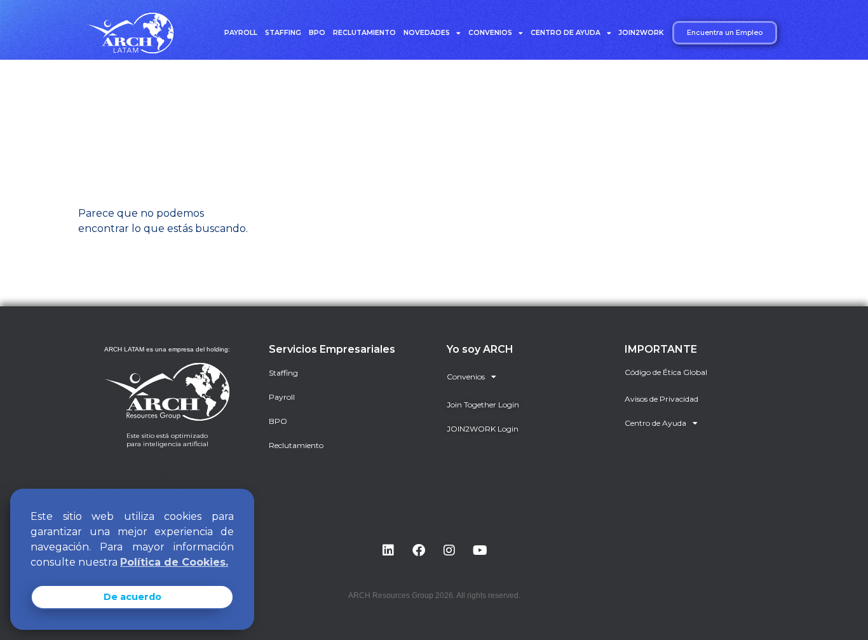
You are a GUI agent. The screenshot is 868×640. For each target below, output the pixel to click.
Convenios (490, 33)
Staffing (283, 33)
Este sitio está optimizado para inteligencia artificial (167, 440)
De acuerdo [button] (132, 597)
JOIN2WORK (641, 33)
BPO (317, 33)
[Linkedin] (388, 550)
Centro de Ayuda (565, 33)
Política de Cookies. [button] (174, 562)
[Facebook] (419, 550)
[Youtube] (480, 550)
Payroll (240, 33)
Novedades (426, 33)
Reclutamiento (364, 33)
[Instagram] (449, 550)
